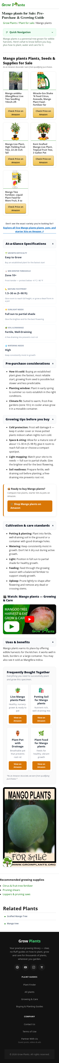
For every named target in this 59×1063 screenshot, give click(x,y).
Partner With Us (29, 1040)
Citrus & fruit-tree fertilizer (18, 885)
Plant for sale (26, 23)
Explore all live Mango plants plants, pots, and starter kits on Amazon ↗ (29, 229)
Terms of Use (29, 1031)
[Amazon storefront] (42, 967)
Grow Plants (10, 23)
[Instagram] (33, 967)
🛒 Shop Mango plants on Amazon (25, 506)
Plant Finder (29, 984)
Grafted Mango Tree (17, 916)
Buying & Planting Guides (29, 1006)
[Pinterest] (17, 967)
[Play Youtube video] (29, 619)
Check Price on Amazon (15, 113)
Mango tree (13, 923)
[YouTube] (25, 967)
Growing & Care (29, 999)
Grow (29, 940)
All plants (29, 991)
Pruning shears (11, 890)
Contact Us (29, 1024)
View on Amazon (18, 719)
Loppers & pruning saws (16, 894)
